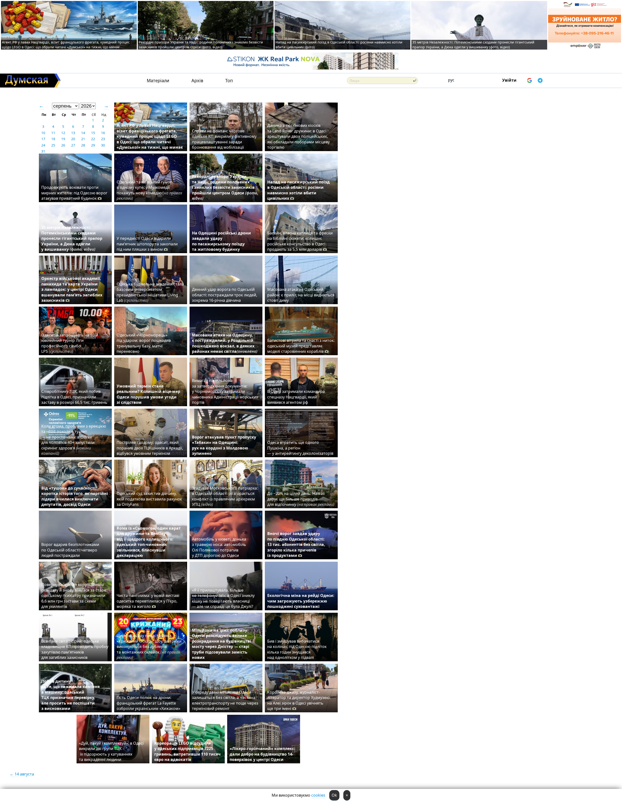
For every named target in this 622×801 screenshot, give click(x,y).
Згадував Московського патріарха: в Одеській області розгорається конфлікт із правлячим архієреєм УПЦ (225, 496)
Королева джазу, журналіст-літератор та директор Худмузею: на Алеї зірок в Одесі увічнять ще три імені (298, 700)
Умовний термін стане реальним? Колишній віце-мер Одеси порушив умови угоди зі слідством (148, 394)
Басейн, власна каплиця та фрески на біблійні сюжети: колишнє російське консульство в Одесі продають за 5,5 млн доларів (300, 241)
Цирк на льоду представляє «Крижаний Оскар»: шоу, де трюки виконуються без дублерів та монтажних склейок (149, 646)
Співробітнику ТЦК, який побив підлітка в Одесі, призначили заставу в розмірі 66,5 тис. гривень (74, 397)
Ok (334, 795)
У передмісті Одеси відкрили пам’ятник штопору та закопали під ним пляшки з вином (147, 244)
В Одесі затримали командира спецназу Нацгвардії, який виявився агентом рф (296, 397)
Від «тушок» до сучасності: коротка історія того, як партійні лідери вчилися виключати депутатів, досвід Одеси (74, 496)
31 (43, 151)
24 (43, 145)
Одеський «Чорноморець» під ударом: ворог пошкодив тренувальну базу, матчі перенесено (144, 343)
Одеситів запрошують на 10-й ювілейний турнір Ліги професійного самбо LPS (69, 343)
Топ (229, 80)
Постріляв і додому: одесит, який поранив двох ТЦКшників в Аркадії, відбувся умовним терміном (150, 448)
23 (103, 139)
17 (43, 139)
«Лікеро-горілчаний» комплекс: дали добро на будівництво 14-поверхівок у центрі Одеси (262, 754)
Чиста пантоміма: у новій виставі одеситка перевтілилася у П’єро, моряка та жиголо (148, 601)
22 (93, 139)
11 (53, 132)
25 (53, 145)
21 (83, 139)
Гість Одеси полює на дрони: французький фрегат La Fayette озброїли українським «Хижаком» (148, 703)
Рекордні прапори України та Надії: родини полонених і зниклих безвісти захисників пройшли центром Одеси (225, 187)
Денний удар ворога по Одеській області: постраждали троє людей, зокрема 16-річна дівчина (224, 295)
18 (53, 139)
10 (43, 132)
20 (73, 139)
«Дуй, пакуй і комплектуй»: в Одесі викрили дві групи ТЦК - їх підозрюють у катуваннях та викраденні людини (111, 751)
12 (63, 132)
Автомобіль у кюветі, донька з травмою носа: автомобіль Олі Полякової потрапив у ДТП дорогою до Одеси (219, 547)
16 (103, 132)
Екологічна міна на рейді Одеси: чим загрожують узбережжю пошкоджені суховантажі (300, 601)
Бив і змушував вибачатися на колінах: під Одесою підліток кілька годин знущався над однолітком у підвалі (297, 649)
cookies (318, 795)
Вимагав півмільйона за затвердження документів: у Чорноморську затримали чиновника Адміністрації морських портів (225, 391)
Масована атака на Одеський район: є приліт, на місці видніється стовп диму (301, 295)
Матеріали (158, 80)
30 (103, 145)
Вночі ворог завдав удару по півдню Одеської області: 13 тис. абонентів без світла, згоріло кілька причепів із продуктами (296, 544)
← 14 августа (22, 774)
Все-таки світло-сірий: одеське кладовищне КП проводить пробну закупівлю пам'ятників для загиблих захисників (74, 649)
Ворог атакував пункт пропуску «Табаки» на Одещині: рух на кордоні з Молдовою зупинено (224, 445)
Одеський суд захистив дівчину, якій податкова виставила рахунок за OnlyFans (149, 499)
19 (63, 139)
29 (93, 145)
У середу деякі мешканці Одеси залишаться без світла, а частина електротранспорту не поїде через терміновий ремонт (225, 700)
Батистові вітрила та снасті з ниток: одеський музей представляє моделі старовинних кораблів (301, 346)
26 (63, 145)
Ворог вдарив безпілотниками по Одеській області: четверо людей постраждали (70, 550)
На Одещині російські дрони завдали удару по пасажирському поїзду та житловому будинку (221, 241)
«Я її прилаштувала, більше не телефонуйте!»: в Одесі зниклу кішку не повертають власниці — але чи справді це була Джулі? (223, 598)
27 (73, 145)
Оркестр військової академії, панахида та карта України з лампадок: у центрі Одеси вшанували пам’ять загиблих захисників (71, 289)
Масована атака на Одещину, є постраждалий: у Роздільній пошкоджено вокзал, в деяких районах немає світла (224, 343)
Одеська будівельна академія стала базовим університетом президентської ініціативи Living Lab (150, 292)
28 (83, 145)
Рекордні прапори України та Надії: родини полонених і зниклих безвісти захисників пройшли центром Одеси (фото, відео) (201, 44)
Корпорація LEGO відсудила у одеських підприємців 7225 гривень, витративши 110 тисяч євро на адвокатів (187, 751)
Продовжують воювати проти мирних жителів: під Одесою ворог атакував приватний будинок (74, 193)
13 (73, 132)
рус (451, 80)
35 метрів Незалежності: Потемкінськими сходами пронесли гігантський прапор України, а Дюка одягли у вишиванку (71, 238)
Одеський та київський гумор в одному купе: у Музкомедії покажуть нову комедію (149, 190)
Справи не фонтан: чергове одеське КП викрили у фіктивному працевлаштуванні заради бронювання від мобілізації (224, 139)
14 (83, 132)
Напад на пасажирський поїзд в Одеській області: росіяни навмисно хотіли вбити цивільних (298, 190)
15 (93, 132)
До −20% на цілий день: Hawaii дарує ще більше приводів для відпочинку (300, 499)
